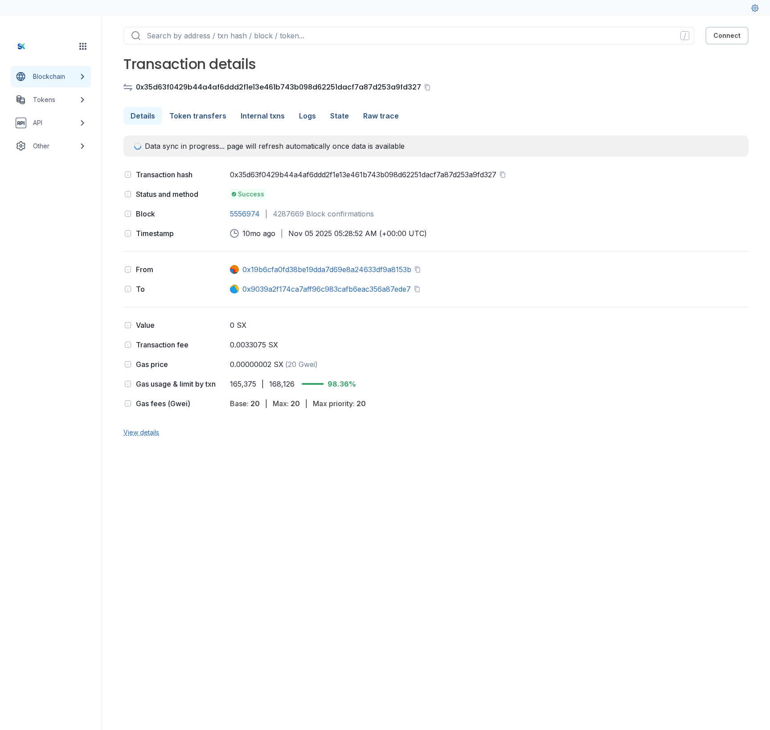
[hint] (127, 174)
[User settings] (754, 8)
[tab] (142, 116)
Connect (727, 35)
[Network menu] (83, 46)
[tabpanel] (436, 286)
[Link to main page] (43, 46)
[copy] (429, 87)
